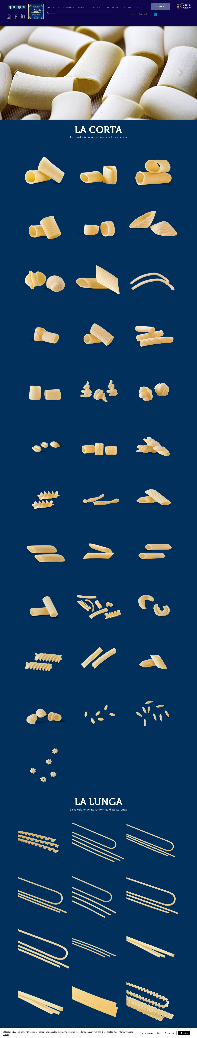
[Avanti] (181, 73)
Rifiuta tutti (169, 1033)
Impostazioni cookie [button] (151, 1033)
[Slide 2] (98, 112)
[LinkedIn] (23, 16)
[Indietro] (16, 73)
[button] (155, 14)
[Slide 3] (101, 112)
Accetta (184, 1033)
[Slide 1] (95, 112)
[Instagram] (9, 16)
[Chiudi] (193, 1033)
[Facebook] (16, 16)
